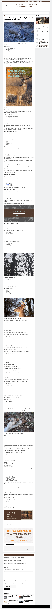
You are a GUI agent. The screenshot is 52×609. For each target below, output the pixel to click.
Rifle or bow (7, 178)
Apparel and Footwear (42, 45)
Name (5, 580)
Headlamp (7, 184)
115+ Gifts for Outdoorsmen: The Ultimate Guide (36, 1)
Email (15, 580)
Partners (43, 30)
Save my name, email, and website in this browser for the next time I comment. (15, 583)
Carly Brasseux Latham (11, 602)
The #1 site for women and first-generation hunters (26, 6)
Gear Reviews (40, 30)
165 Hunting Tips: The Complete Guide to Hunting (14, 560)
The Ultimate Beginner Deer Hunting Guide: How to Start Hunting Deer (16, 563)
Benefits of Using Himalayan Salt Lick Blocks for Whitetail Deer (15, 557)
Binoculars (7, 193)
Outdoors (43, 37)
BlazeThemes (30, 606)
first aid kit (10, 196)
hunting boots (11, 181)
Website (25, 580)
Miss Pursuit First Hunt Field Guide (25, 65)
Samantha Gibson (6, 20)
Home (4, 12)
